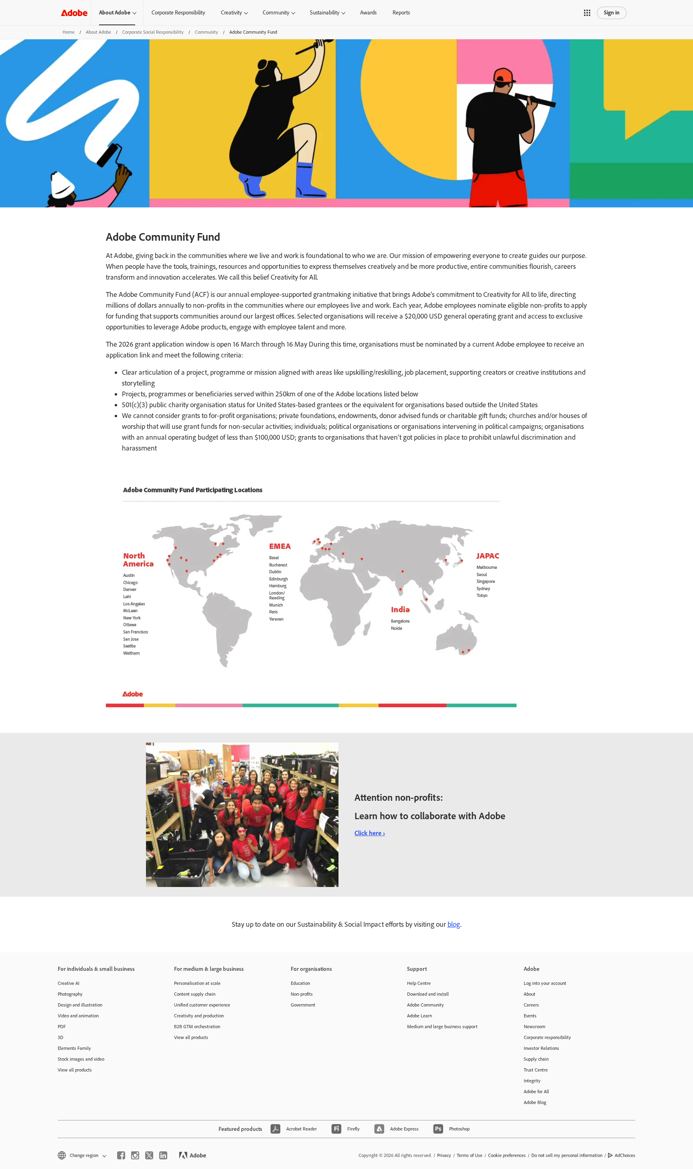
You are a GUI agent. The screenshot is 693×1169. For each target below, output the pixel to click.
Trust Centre (536, 1070)
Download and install (428, 994)
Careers (531, 1005)
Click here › (370, 833)
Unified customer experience (202, 1005)
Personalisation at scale (197, 983)
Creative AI (68, 983)
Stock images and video (81, 1059)
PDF (62, 1026)
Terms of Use (469, 1155)
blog (454, 924)
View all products (75, 1070)
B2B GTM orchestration (197, 1026)
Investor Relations (541, 1048)
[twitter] (149, 1155)
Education (300, 983)
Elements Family (74, 1048)
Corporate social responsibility (153, 32)
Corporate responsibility (547, 1037)
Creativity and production (199, 1016)
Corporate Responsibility (178, 12)
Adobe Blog (535, 1102)
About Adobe (114, 12)
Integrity (532, 1081)
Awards (368, 12)
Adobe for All (536, 1091)
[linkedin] (163, 1155)
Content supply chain (194, 994)
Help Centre (419, 983)
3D (60, 1037)
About (529, 994)
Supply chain (536, 1059)
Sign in (612, 12)
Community (276, 12)
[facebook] (121, 1155)
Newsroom (534, 1026)
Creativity (231, 12)
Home (69, 32)
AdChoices (625, 1155)
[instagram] (135, 1155)
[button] (587, 12)
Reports (401, 12)
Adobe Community (425, 1005)
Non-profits (302, 994)
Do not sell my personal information (566, 1155)
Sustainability (324, 12)
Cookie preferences (507, 1155)
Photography (70, 994)
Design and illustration (80, 1005)
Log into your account (545, 983)
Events (530, 1016)
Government (303, 1005)
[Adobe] (74, 12)
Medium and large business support (442, 1026)
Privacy (444, 1155)
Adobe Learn (419, 1016)
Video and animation (78, 1016)
